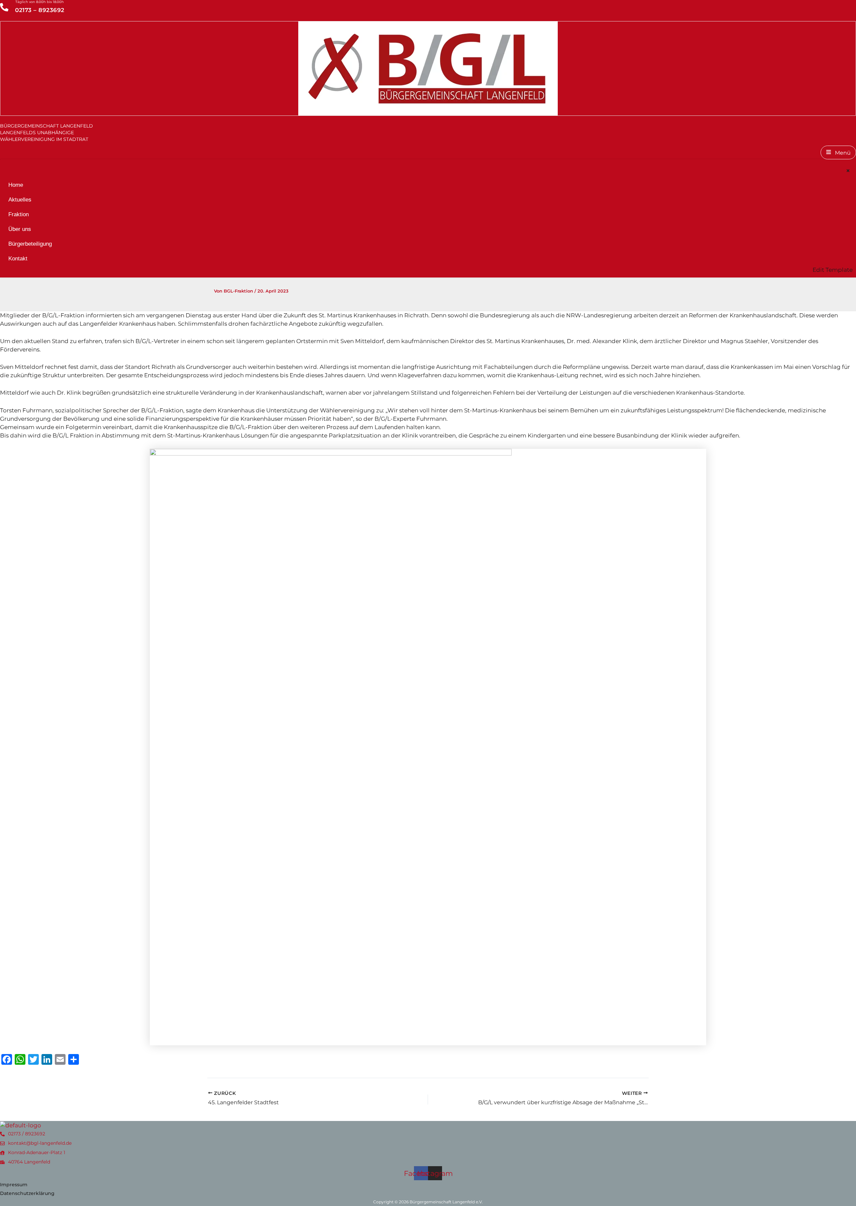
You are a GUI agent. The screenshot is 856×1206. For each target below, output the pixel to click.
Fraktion (18, 214)
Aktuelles (19, 199)
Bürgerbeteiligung (30, 244)
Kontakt (17, 258)
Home (15, 185)
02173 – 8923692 (40, 10)
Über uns (19, 229)
